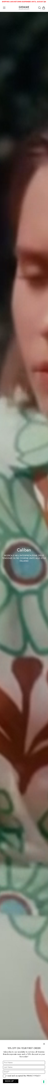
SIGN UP (9, 1081)
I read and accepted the (23, 1076)
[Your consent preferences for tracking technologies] (43, 1081)
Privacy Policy (33, 1075)
